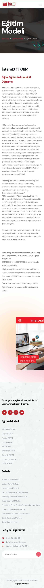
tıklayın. (9, 280)
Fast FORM (6, 446)
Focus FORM (7, 442)
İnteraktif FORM (8, 451)
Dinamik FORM (8, 455)
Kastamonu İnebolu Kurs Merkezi (15, 513)
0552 (18, 262)
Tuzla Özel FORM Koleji (11, 501)
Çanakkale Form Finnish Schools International (21, 505)
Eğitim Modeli (17, 39)
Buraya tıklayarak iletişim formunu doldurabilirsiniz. (21, 273)
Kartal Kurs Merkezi (10, 522)
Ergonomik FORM (9, 459)
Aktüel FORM (7, 438)
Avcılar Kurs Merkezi (10, 479)
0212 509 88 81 (7, 262)
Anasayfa (5, 39)
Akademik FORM (8, 429)
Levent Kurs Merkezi (10, 488)
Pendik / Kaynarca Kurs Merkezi (15, 492)
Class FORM (7, 463)
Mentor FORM (7, 434)
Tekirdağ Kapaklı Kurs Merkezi (14, 496)
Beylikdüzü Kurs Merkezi (12, 518)
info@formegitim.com (16, 542)
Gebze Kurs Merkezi (10, 484)
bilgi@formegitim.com (10, 269)
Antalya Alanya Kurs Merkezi (14, 509)
